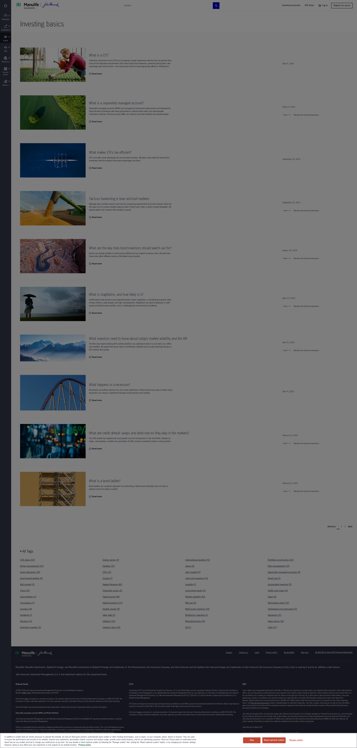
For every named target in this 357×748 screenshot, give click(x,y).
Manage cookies (296, 740)
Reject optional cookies (274, 740)
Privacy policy (84, 745)
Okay (252, 740)
